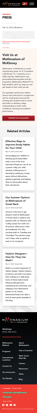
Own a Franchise (26, 351)
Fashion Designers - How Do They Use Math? (17, 257)
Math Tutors (24, 357)
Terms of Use (7, 401)
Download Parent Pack (11, 337)
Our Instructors (8, 372)
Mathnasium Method (7, 344)
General (6, 14)
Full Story (6, 47)
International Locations (7, 359)
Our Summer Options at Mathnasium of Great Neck (18, 201)
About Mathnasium (24, 344)
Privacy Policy (16, 388)
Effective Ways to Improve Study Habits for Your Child (18, 144)
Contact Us (7, 366)
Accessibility (7, 388)
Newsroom (23, 369)
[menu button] (25, 3)
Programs (6, 351)
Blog (20, 379)
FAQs (21, 374)
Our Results (7, 378)
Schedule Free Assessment (18, 118)
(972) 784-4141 (9, 332)
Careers (22, 363)
